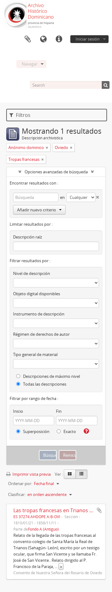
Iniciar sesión (88, 39)
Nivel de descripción (31, 273)
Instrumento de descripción (38, 314)
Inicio (18, 411)
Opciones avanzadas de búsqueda (56, 172)
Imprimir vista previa (31, 474)
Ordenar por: (20, 483)
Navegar (29, 64)
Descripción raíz (27, 237)
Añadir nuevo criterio (36, 210)
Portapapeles (27, 39)
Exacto (69, 431)
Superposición (35, 431)
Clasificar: (17, 494)
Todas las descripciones (44, 384)
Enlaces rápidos (59, 39)
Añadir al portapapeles (99, 510)
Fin (59, 411)
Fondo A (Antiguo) (43, 529)
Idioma (43, 39)
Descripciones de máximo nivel (51, 376)
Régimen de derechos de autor (41, 334)
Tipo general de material (35, 354)
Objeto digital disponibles (36, 293)
